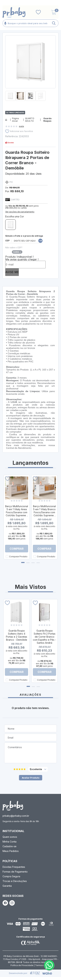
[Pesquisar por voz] (5, 23)
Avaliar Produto (30, 777)
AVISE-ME (12, 272)
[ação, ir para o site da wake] (47, 973)
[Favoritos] (38, 12)
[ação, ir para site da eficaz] (35, 973)
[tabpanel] (17, 517)
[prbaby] (14, 12)
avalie (21, 126)
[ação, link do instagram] (12, 903)
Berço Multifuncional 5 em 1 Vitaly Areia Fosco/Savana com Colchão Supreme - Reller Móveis (16, 512)
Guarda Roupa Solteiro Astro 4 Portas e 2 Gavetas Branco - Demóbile (16, 635)
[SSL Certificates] (30, 942)
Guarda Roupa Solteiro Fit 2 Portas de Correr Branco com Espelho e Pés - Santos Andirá (44, 636)
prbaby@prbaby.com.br (16, 815)
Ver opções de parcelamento (19, 211)
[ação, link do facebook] (5, 903)
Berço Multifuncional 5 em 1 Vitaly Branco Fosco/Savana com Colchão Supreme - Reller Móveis (44, 512)
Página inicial (15, 119)
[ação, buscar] (54, 23)
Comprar (17, 548)
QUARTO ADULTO (29, 119)
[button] (30, 102)
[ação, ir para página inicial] (13, 805)
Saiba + (17, 252)
